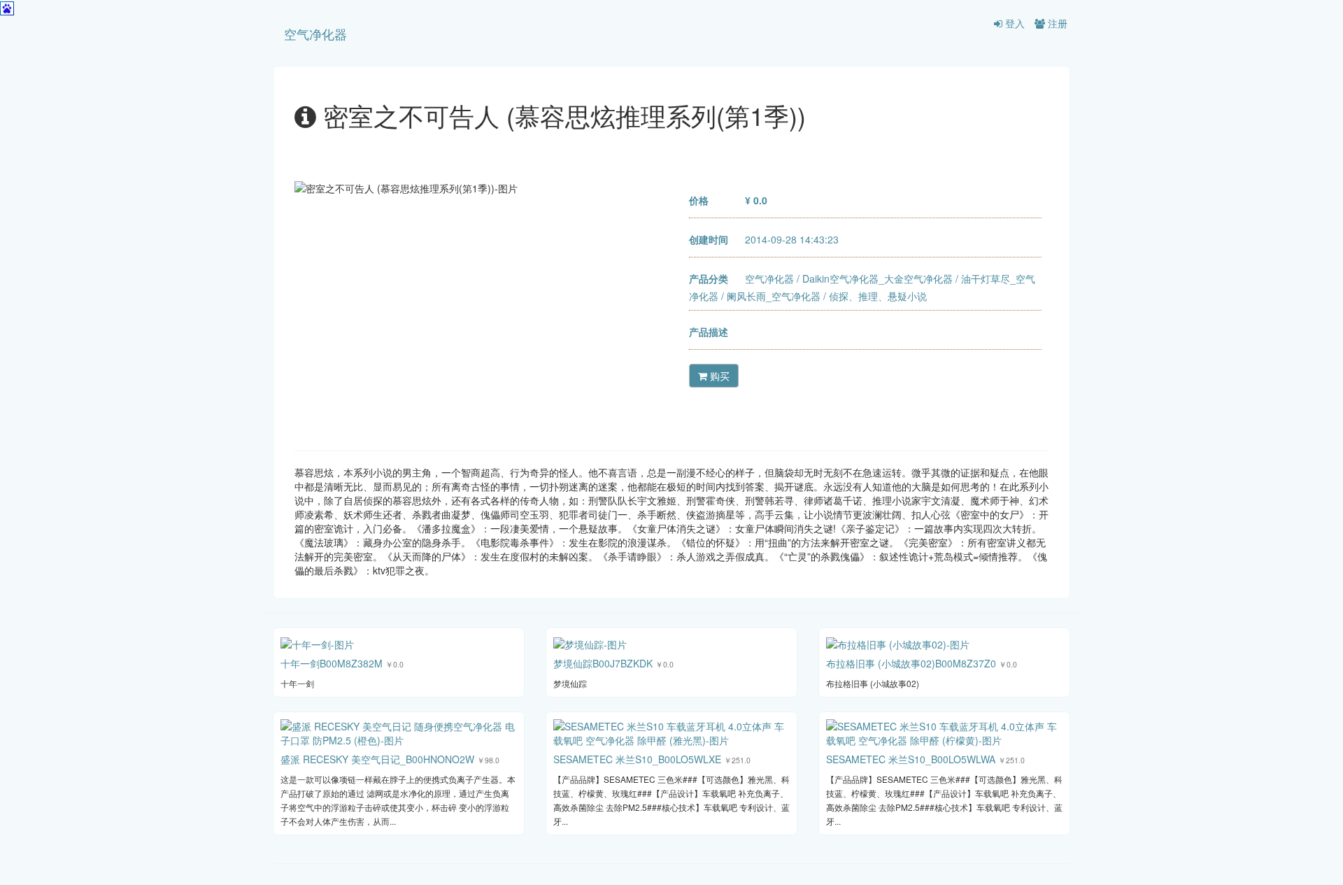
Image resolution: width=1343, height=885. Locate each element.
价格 (699, 200)
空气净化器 (315, 33)
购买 (718, 376)
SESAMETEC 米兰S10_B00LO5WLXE (637, 759)
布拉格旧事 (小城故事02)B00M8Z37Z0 (911, 663)
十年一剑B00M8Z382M (331, 663)
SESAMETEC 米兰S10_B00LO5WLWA (910, 759)
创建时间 (708, 239)
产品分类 (708, 278)
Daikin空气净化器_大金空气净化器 (877, 278)
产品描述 (708, 332)
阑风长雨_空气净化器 (773, 296)
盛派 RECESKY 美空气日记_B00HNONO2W (377, 759)
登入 (1013, 23)
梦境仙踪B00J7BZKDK (603, 663)
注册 (1056, 23)
